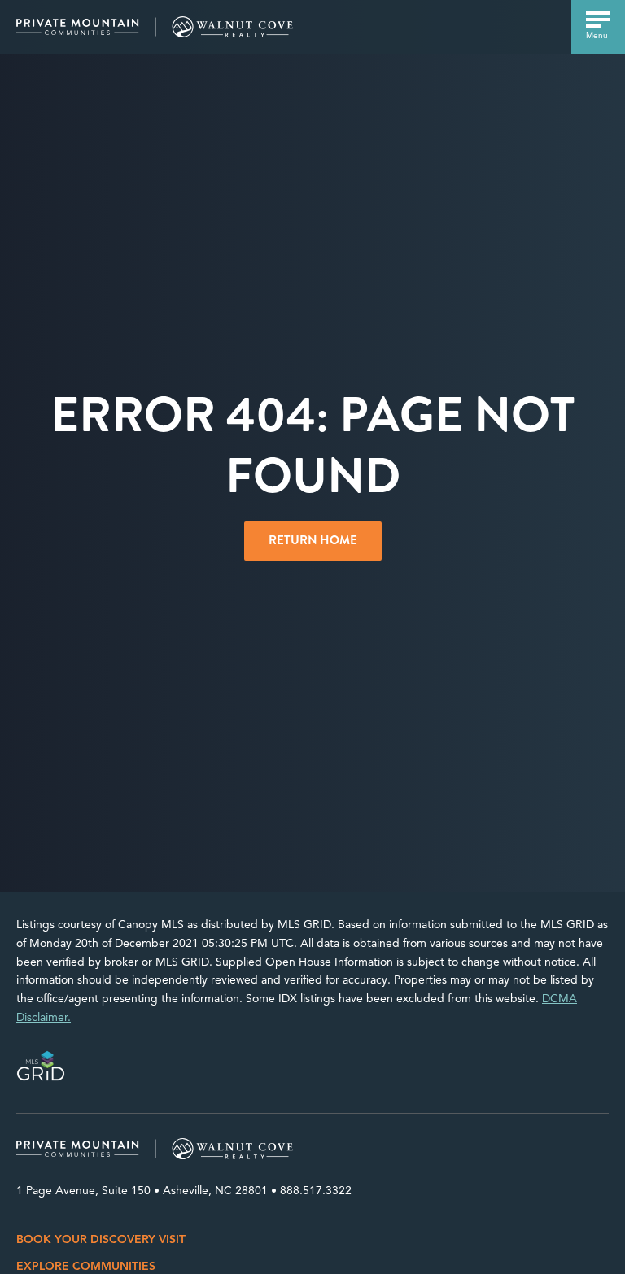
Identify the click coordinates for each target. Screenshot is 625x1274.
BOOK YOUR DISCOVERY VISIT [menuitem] (101, 1239)
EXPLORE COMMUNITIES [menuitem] (85, 1266)
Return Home (313, 540)
